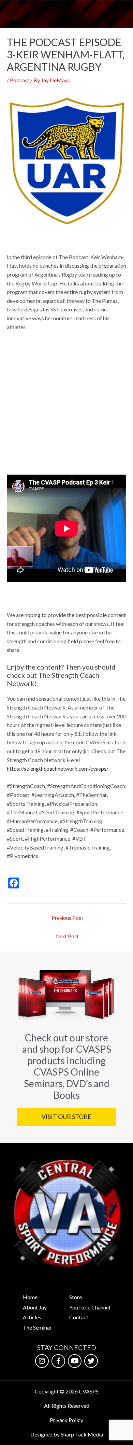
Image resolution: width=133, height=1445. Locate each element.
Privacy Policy (66, 1420)
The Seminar (37, 1327)
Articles (32, 1317)
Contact (78, 1317)
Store (75, 1297)
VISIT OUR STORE (66, 1116)
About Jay (35, 1307)
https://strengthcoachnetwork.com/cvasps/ (57, 768)
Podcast (19, 80)
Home (30, 1297)
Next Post (67, 936)
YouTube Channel (89, 1307)
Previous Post (67, 918)
